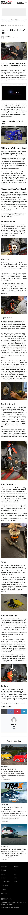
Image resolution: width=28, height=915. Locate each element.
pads (10, 619)
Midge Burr (7, 36)
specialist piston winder (12, 586)
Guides (7, 25)
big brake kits (15, 199)
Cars (15, 874)
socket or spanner (20, 348)
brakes (21, 155)
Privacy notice (4, 885)
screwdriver (7, 362)
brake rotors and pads (8, 67)
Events (15, 881)
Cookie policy (4, 889)
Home (2, 25)
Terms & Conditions (5, 881)
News (15, 870)
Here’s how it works (21, 21)
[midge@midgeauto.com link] (14, 727)
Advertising (3, 874)
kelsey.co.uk (16, 907)
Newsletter (20, 2)
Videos (15, 878)
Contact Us (3, 870)
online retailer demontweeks (11, 168)
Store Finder (4, 893)
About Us (3, 878)
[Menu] (26, 2)
